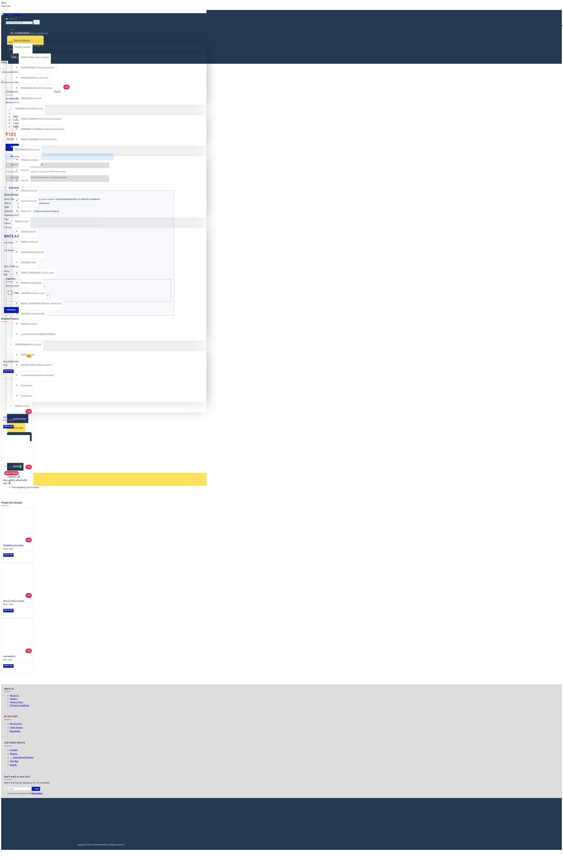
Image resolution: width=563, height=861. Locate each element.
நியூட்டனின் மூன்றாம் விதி (15, 480)
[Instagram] (11, 820)
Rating (6, 271)
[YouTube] (11, 827)
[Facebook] (11, 805)
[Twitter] (11, 813)
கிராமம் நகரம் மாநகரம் (13, 600)
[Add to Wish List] (5, 375)
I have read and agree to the (25, 793)
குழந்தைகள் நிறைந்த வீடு (15, 416)
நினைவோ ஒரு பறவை (13, 545)
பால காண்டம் (9, 656)
